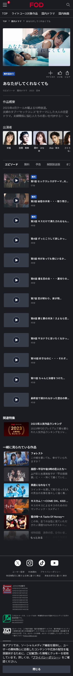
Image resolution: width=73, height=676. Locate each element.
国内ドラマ (48, 13)
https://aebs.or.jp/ (30, 636)
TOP (5, 13)
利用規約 (32, 572)
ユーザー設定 (18, 572)
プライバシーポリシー (50, 572)
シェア (67, 77)
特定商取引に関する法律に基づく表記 (23, 576)
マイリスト (50, 77)
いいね (60, 77)
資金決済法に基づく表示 (56, 576)
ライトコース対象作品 (25, 13)
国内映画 (64, 13)
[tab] (13, 164)
